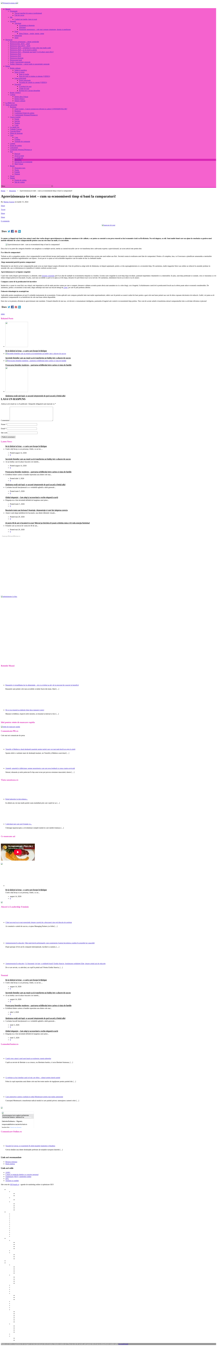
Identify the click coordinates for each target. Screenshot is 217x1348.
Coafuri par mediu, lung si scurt (25, 19)
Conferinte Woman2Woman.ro (21, 150)
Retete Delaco (19, 99)
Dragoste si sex (19, 168)
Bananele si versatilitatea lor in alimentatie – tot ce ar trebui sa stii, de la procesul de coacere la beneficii (42, 685)
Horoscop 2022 (15, 54)
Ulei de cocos (19, 15)
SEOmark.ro (14, 1184)
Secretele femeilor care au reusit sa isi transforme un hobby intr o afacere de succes (28, 356)
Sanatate (13, 21)
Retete (7, 66)
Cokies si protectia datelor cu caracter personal (21, 1174)
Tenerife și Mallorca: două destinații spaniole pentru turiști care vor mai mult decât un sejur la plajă (40, 749)
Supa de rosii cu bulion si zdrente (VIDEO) (34, 76)
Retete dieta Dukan (21, 97)
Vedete (12, 178)
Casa (11, 135)
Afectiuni (17, 23)
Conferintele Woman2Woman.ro (26, 115)
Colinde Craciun (16, 129)
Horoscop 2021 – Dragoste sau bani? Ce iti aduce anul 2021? (32, 52)
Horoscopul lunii (16, 60)
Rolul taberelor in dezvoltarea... (16, 799)
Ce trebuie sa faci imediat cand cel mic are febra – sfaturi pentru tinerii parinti (32, 1078)
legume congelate (48, 276)
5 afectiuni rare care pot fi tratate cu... (18, 824)
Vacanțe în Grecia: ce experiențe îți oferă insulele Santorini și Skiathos (30, 1146)
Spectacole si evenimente (23, 162)
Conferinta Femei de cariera (24, 113)
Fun (11, 152)
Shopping (17, 160)
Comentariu (5, 420)
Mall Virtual (18, 164)
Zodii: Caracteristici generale (20, 62)
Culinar (12, 95)
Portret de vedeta (20, 180)
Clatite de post (24, 88)
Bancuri (17, 154)
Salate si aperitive (20, 70)
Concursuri (14, 148)
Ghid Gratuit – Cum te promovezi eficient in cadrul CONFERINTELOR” (40, 109)
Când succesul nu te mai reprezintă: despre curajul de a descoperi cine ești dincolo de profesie (38, 922)
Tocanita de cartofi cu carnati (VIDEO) (33, 82)
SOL (7, 1179)
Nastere (17, 123)
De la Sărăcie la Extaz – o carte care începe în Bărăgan (19, 349)
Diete (16, 31)
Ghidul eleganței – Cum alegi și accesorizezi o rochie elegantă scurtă (31, 497)
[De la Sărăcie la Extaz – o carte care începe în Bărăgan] (16, 346)
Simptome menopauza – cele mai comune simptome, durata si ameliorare (45, 29)
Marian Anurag (9, 202)
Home (3, 191)
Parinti (16, 119)
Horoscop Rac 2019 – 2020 (20, 44)
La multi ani (18, 158)
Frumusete (13, 11)
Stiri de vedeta (19, 182)
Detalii (125, 1344)
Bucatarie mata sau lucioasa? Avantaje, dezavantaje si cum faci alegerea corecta (36, 510)
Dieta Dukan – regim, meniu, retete (31, 34)
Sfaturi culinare (19, 101)
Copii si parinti (15, 117)
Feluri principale (20, 78)
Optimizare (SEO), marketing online (18, 1177)
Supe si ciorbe (19, 72)
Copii (16, 125)
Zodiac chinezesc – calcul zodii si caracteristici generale (30, 64)
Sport (16, 38)
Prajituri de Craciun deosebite (29, 91)
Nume (4, 424)
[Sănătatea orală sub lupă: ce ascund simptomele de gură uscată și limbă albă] (16, 391)
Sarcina (17, 121)
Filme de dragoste (16, 133)
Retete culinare (15, 68)
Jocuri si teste (19, 156)
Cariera (12, 143)
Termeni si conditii (12, 1181)
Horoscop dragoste (16, 58)
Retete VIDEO (15, 93)
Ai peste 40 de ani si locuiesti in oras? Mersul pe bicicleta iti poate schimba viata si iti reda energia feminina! (47, 523)
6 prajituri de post (25, 86)
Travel (12, 176)
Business (13, 107)
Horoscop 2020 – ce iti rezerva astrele (23, 50)
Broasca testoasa (11, 1162)
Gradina (17, 139)
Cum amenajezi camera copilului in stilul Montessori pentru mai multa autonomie (34, 1097)
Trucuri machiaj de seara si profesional (28, 13)
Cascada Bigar (15, 131)
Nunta (16, 170)
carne (65, 287)
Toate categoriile (11, 105)
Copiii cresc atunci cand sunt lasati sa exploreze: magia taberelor (28, 1058)
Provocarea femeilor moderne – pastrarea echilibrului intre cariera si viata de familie (28, 363)
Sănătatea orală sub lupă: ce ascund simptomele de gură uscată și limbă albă (26, 394)
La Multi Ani (10, 103)
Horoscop (8, 40)
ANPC (7, 1172)
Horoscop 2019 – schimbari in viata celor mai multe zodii (30, 48)
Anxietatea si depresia (27, 25)
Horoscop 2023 (15, 56)
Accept (120, 1344)
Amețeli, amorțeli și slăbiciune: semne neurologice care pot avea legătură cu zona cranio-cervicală (40, 768)
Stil (11, 17)
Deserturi (17, 84)
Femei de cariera (16, 145)
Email (3, 429)
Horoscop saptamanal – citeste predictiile (24, 42)
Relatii (12, 166)
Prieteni (17, 174)
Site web (4, 433)
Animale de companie (22, 141)
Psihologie (18, 36)
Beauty (8, 9)
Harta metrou (10, 1164)
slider (3, 314)
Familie (17, 172)
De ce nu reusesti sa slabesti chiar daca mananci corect (24, 710)
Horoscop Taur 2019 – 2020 (20, 46)
